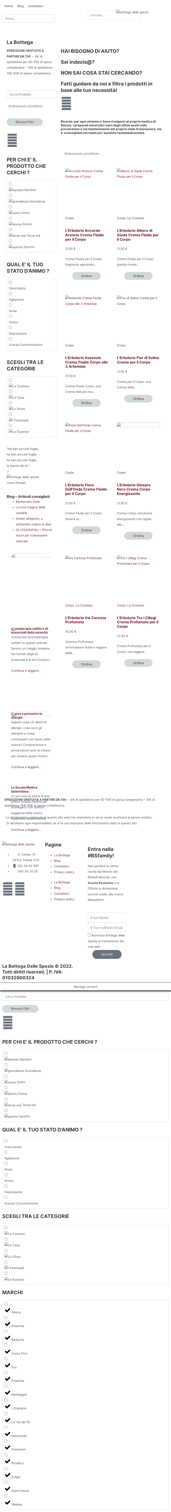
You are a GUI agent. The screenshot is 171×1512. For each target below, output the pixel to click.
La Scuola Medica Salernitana (24, 789)
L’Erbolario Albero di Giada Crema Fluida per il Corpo (138, 234)
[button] (92, 8)
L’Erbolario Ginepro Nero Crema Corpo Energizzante (134, 489)
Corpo (69, 218)
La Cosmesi (135, 218)
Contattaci (61, 866)
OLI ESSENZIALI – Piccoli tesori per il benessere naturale (34, 535)
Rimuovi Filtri (25, 122)
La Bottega (62, 855)
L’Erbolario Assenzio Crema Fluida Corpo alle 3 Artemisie (86, 362)
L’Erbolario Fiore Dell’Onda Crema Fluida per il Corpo (86, 489)
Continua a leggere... (26, 829)
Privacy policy (64, 872)
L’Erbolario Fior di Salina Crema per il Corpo (138, 360)
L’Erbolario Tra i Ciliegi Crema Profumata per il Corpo (137, 622)
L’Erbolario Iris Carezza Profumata (85, 620)
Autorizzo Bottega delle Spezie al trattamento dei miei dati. (106, 941)
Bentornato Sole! (28, 501)
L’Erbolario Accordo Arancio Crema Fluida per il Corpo (84, 234)
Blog (57, 860)
